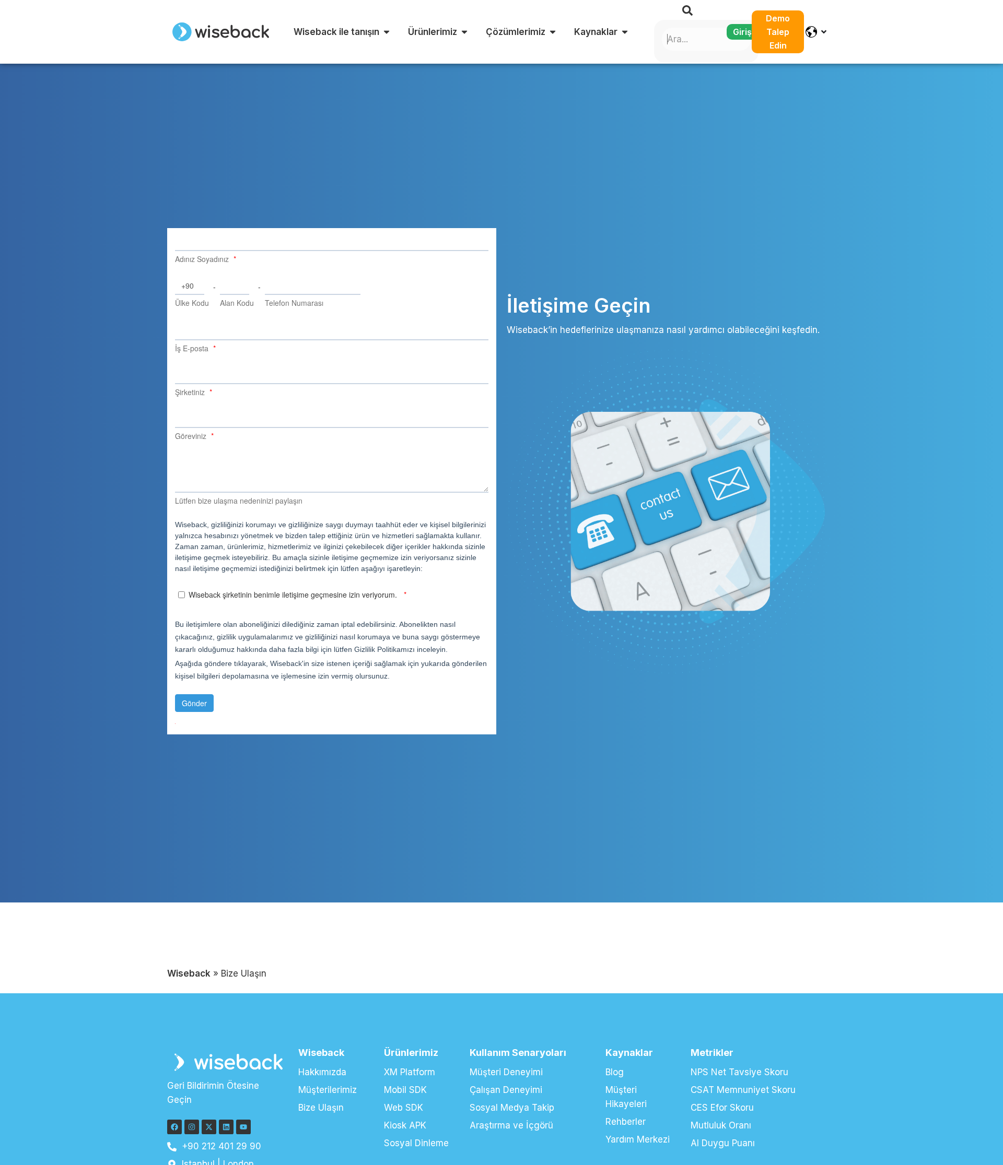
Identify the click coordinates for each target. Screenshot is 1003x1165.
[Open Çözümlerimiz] (552, 32)
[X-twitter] (209, 1127)
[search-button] (687, 10)
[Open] (824, 32)
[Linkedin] (226, 1127)
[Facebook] (174, 1127)
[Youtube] (243, 1127)
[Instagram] (191, 1127)
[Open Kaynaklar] (624, 32)
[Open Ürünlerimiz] (464, 32)
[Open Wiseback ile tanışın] (386, 32)
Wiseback (189, 973)
